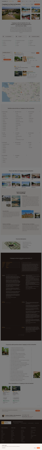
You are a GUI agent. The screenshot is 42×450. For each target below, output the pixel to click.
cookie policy (3, 447)
